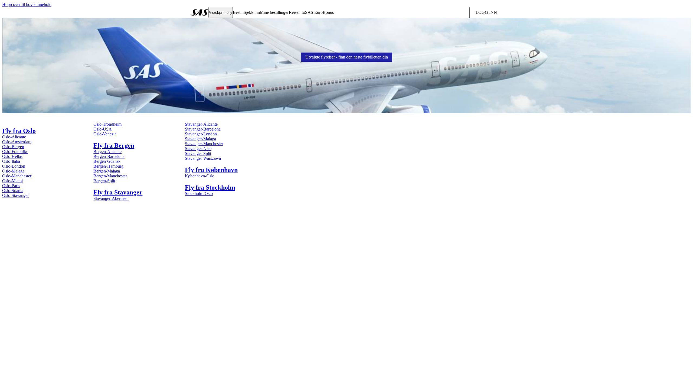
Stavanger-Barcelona (203, 129)
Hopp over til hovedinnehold (26, 4)
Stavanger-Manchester (204, 143)
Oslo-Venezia (104, 134)
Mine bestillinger (274, 12)
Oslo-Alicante (14, 137)
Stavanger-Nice (198, 148)
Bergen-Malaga (106, 171)
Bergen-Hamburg (108, 166)
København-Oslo (199, 176)
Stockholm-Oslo (199, 193)
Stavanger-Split (198, 153)
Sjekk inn (252, 12)
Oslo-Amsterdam (16, 141)
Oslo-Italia (11, 161)
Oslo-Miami (12, 180)
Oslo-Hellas (12, 156)
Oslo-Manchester (16, 176)
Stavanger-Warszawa (203, 158)
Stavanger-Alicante (201, 124)
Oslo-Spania (12, 190)
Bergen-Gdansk (106, 161)
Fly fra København (211, 169)
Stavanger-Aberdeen (111, 198)
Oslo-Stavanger (15, 195)
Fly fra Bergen (113, 145)
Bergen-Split (104, 180)
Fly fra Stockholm (210, 187)
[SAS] (199, 12)
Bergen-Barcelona (109, 156)
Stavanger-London (201, 134)
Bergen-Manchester (110, 176)
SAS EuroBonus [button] (319, 12)
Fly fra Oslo (19, 130)
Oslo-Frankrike (15, 151)
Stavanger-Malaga (200, 138)
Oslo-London (13, 166)
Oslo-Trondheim (107, 124)
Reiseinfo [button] (297, 12)
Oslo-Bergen (13, 146)
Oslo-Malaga (13, 171)
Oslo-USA (102, 129)
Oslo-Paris (11, 185)
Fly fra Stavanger (117, 192)
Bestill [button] (238, 12)
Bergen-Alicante (107, 151)
